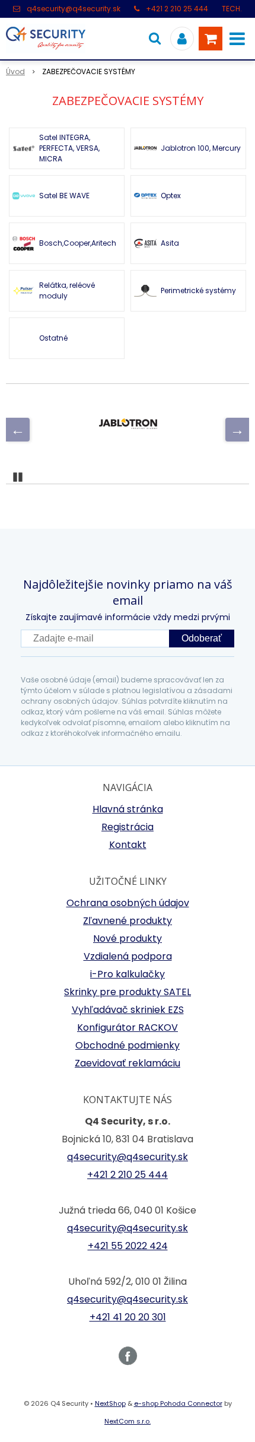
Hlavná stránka (128, 809)
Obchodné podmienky (127, 1045)
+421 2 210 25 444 (177, 9)
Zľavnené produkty (127, 921)
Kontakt (127, 845)
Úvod (15, 71)
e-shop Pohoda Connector (178, 1403)
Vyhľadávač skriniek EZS (128, 1010)
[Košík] (210, 38)
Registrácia (127, 827)
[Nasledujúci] (237, 430)
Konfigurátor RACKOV (127, 1027)
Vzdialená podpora (128, 956)
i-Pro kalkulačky (127, 974)
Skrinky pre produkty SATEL (127, 992)
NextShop (110, 1403)
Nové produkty (127, 938)
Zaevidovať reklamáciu (127, 1063)
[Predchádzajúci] (18, 430)
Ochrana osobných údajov (127, 903)
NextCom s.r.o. (127, 1421)
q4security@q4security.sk (73, 9)
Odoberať (201, 638)
